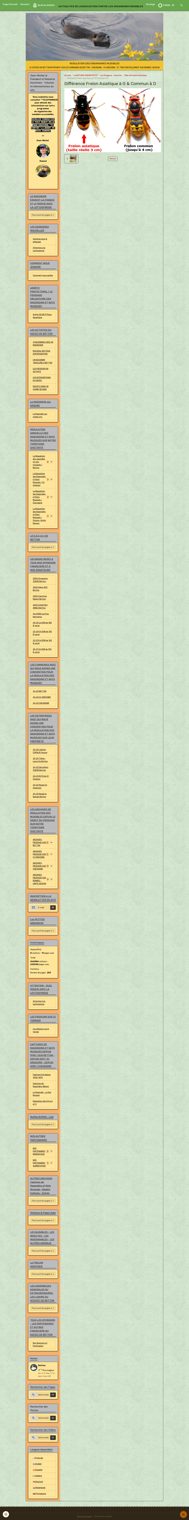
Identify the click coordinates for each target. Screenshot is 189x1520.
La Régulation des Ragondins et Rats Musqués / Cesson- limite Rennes (39, 516)
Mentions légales (84, 1516)
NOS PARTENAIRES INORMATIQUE (39, 1151)
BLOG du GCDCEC (46, 5)
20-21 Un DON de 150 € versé (42, 650)
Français (39, 1458)
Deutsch (39, 1482)
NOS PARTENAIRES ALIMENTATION (39, 1163)
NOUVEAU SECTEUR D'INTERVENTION (41, 352)
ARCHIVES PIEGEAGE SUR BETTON (39, 843)
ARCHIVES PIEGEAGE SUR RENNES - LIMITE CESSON (39, 879)
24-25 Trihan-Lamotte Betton (40, 760)
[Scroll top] (183, 1514)
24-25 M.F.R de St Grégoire (41, 777)
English (38, 1464)
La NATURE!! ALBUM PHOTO (85, 75)
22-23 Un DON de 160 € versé (42, 642)
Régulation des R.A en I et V (43, 1102)
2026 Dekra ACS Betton (40, 588)
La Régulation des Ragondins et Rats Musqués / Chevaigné (39, 497)
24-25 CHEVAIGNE (41, 703)
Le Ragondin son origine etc (40, 415)
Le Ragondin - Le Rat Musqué (42, 1094)
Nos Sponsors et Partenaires (40, 1344)
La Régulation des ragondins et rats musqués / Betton (39, 462)
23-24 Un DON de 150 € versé (42, 633)
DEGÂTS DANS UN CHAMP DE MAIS (40, 388)
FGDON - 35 (168, 5)
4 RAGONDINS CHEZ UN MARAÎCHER (43, 343)
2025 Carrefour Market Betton (40, 597)
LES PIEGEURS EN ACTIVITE (40, 370)
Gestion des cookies (103, 1516)
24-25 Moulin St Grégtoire (40, 786)
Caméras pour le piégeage (40, 240)
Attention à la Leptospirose (39, 249)
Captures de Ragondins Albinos (41, 1085)
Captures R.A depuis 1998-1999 (42, 1076)
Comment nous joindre (43, 275)
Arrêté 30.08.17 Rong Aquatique (42, 316)
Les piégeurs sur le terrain (41, 1030)
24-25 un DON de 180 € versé (42, 624)
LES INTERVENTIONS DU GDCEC (42, 379)
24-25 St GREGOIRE (42, 697)
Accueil (67, 75)
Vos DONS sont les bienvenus (41, 615)
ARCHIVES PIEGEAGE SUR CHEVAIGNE (39, 866)
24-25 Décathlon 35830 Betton (40, 768)
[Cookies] (6, 1514)
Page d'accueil (10, 4)
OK (53, 907)
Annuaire (24, 4)
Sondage (150, 4)
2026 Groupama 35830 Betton (40, 580)
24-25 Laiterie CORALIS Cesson (40, 751)
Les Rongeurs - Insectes (111, 75)
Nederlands (40, 1488)
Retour (113, 158)
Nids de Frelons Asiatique (136, 75)
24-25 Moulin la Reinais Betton (39, 795)
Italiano (38, 1476)
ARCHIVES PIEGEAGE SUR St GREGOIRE (39, 854)
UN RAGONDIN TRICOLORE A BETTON (42, 361)
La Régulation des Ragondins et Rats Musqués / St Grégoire (39, 480)
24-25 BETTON (39, 691)
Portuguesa (40, 1493)
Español (38, 1470)
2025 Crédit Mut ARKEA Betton (40, 606)
